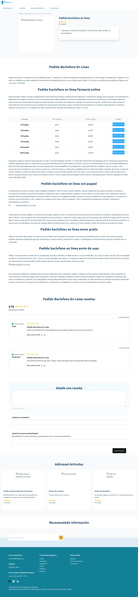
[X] (10, 581)
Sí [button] (41, 335)
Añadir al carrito (118, 124)
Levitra (41, 566)
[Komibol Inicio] (8, 3)
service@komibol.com (16, 559)
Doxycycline (43, 563)
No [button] (44, 335)
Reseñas (72, 559)
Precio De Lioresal (54, 471)
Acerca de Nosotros (76, 561)
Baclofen (27, 13)
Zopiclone (42, 569)
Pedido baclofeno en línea (41, 13)
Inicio (21, 13)
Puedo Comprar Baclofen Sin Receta (16, 471)
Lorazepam (43, 561)
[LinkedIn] (18, 581)
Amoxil (41, 559)
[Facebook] (14, 581)
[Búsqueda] (61, 538)
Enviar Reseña (119, 451)
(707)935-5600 (14, 567)
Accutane (42, 571)
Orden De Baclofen (100, 471)
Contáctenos (74, 563)
